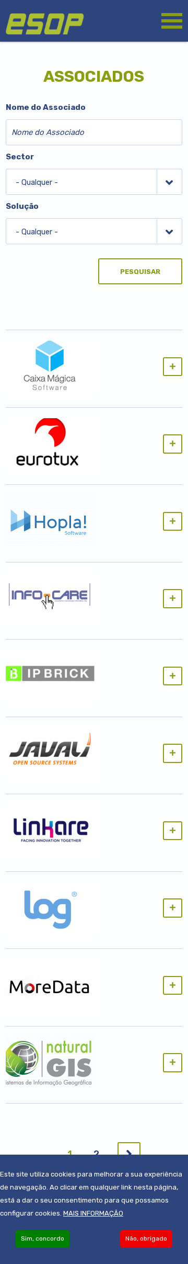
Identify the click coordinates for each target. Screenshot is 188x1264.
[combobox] (94, 181)
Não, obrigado (146, 1238)
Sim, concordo (42, 1238)
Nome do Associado (46, 107)
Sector (20, 156)
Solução (22, 206)
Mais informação (93, 1213)
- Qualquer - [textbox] (37, 182)
